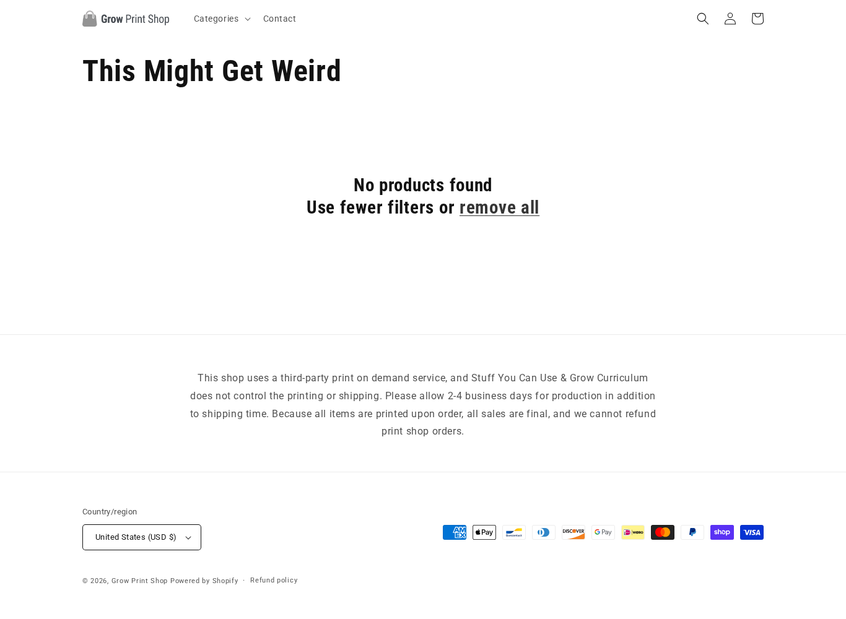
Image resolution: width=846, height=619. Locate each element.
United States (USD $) (136, 537)
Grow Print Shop (139, 581)
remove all (499, 207)
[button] (221, 19)
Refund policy (273, 580)
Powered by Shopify (204, 581)
